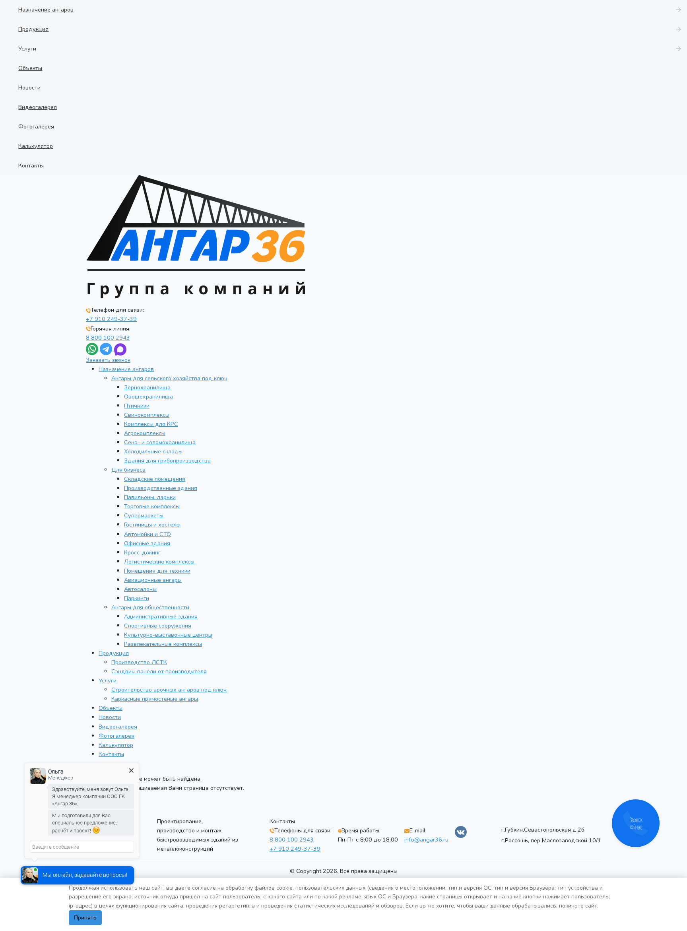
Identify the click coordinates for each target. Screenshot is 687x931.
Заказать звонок (108, 360)
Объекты (110, 708)
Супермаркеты (143, 515)
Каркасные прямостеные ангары (154, 699)
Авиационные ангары (153, 580)
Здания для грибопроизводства (167, 461)
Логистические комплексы (159, 562)
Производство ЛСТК (139, 662)
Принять (85, 917)
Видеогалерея (118, 727)
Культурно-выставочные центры (168, 635)
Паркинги (136, 598)
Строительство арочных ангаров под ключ (169, 690)
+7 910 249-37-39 (111, 319)
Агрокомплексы (144, 433)
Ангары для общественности (150, 607)
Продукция (114, 653)
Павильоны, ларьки (150, 497)
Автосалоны (140, 589)
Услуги (107, 680)
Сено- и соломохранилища (160, 442)
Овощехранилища (148, 396)
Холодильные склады (153, 451)
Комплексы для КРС (151, 424)
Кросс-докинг (142, 552)
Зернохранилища (147, 387)
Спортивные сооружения (157, 626)
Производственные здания (160, 488)
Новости (110, 717)
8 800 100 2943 (108, 338)
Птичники (136, 406)
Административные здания (161, 616)
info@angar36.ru (426, 840)
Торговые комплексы (152, 506)
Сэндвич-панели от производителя (159, 671)
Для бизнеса (128, 470)
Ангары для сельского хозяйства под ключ (169, 378)
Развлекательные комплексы (163, 644)
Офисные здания (147, 543)
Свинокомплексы (146, 415)
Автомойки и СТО (147, 534)
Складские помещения (154, 479)
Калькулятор (116, 745)
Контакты (111, 754)
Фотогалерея (116, 736)
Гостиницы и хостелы (152, 525)
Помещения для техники (157, 571)
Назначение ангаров (126, 369)
